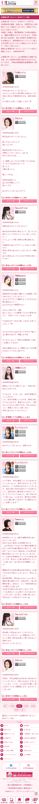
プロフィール (28, 111)
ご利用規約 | (27, 785)
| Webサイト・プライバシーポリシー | (19, 791)
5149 (33, 706)
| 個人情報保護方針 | (14, 785)
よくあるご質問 (8, 750)
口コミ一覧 (10, 111)
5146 (12, 706)
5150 (16, 710)
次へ (23, 710)
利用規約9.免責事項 (24, 62)
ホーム (6, 725)
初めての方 (7, 729)
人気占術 (6, 746)
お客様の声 (7, 738)
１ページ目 (29, 49)
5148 (26, 706)
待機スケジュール (9, 734)
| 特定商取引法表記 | (15, 788)
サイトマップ (8, 759)
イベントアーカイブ (10, 754)
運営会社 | (27, 788)
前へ (5, 706)
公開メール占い (8, 742)
